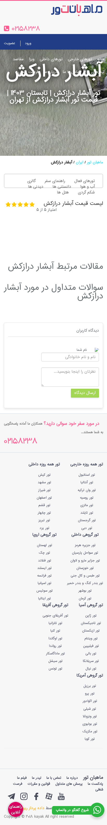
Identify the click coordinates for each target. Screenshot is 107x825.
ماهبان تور (95, 162)
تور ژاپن (91, 616)
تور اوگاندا (55, 638)
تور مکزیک (89, 731)
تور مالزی (86, 505)
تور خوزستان (85, 568)
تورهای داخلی (51, 59)
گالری (31, 181)
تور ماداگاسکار (55, 653)
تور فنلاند (44, 561)
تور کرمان (85, 598)
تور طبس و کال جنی (85, 576)
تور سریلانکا (91, 661)
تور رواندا (55, 646)
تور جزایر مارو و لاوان (85, 561)
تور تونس (55, 669)
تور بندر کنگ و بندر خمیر (85, 583)
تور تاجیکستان (91, 623)
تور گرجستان (87, 520)
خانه (100, 59)
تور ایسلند (44, 568)
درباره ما (50, 72)
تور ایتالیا (44, 598)
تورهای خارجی (80, 59)
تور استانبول (86, 475)
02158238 (20, 442)
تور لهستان (44, 545)
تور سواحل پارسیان (85, 553)
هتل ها (63, 192)
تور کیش (44, 475)
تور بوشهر (85, 591)
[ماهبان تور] (68, 10)
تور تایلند (86, 513)
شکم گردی (86, 192)
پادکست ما (95, 784)
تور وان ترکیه (87, 490)
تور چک (44, 553)
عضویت (9, 43)
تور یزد (44, 528)
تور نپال (90, 669)
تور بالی (90, 653)
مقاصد (18, 59)
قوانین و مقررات (39, 784)
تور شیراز (44, 490)
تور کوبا (90, 739)
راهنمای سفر (55, 181)
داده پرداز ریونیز (31, 808)
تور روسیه (86, 498)
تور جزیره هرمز (85, 545)
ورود (28, 43)
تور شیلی (89, 709)
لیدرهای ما (95, 72)
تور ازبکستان (91, 631)
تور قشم (44, 505)
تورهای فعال (84, 181)
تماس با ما (72, 72)
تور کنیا (55, 631)
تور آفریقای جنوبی (55, 616)
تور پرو (90, 693)
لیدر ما (36, 778)
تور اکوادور (90, 701)
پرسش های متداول (69, 784)
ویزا (32, 59)
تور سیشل (55, 661)
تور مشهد (44, 482)
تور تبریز (44, 520)
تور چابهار (44, 513)
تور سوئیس (44, 591)
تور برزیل (89, 686)
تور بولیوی (89, 724)
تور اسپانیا (44, 583)
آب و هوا (87, 186)
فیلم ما (22, 778)
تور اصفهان (44, 498)
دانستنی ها (61, 186)
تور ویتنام (91, 638)
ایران (79, 162)
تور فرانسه (44, 576)
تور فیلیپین (91, 646)
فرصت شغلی (28, 72)
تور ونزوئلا (90, 716)
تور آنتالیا (87, 482)
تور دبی (86, 528)
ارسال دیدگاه (85, 393)
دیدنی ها (35, 186)
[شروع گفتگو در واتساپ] (97, 810)
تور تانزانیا (55, 623)
